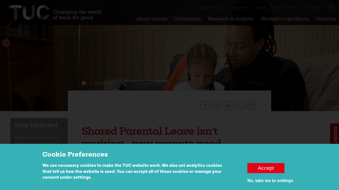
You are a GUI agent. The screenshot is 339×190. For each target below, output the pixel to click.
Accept (266, 168)
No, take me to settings (270, 180)
